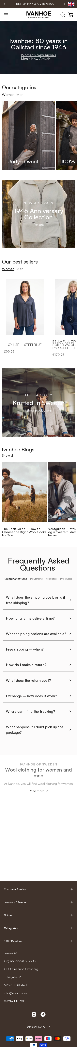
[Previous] (5, 4)
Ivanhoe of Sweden (15, 902)
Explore (38, 224)
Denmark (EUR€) (36, 1026)
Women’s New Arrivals (38, 55)
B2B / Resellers (13, 941)
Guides (8, 915)
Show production (38, 410)
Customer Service (15, 889)
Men (19, 94)
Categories (11, 928)
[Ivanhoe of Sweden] (38, 14)
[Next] (64, 4)
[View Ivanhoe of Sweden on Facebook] (43, 1014)
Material (51, 579)
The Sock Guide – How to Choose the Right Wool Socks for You (24, 532)
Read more (36, 791)
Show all (7, 455)
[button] (62, 14)
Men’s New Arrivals (36, 58)
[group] (34, 4)
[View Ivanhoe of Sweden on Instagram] (34, 1014)
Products (66, 579)
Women (8, 94)
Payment (36, 579)
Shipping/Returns (16, 578)
